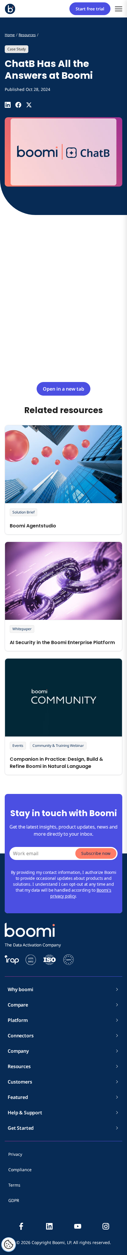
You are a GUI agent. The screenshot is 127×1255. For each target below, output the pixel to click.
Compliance (20, 1169)
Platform (18, 1020)
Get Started (21, 1128)
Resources (19, 1066)
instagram (106, 1226)
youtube (78, 1226)
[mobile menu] (118, 8)
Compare (18, 1005)
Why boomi (20, 989)
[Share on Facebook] (18, 105)
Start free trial (90, 9)
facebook (21, 1226)
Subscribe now (95, 853)
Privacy (15, 1154)
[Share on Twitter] (29, 105)
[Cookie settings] (8, 1244)
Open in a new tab (63, 389)
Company (18, 1051)
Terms (14, 1185)
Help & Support (25, 1112)
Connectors (20, 1035)
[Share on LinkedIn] (8, 105)
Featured (18, 1097)
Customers (20, 1082)
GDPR (13, 1200)
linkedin (49, 1226)
